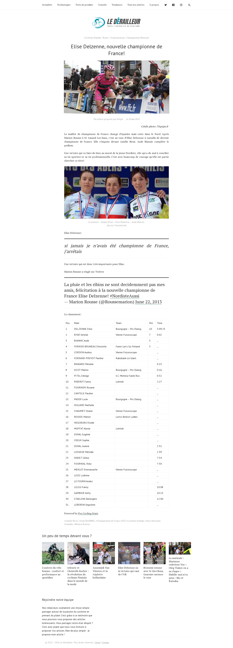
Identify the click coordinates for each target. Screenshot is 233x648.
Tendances (117, 4)
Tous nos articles (135, 4)
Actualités (47, 4)
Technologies (64, 4)
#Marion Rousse (82, 524)
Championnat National (137, 37)
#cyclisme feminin (135, 520)
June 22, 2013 (148, 302)
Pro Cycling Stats (88, 513)
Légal (97, 642)
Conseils (102, 4)
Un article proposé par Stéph (108, 119)
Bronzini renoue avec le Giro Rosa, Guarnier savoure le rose (153, 572)
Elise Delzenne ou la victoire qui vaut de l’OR (128, 571)
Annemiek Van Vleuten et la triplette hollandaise (101, 572)
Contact (105, 642)
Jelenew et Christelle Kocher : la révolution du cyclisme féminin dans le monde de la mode (78, 576)
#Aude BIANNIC (87, 520)
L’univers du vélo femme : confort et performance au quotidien (53, 572)
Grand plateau (117, 37)
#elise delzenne (152, 520)
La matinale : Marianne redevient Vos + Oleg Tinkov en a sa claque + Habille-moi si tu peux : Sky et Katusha (178, 569)
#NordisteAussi (124, 296)
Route (106, 37)
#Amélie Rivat (71, 520)
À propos (154, 4)
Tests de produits (84, 4)
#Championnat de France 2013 (111, 520)
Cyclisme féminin (92, 37)
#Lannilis (68, 524)
